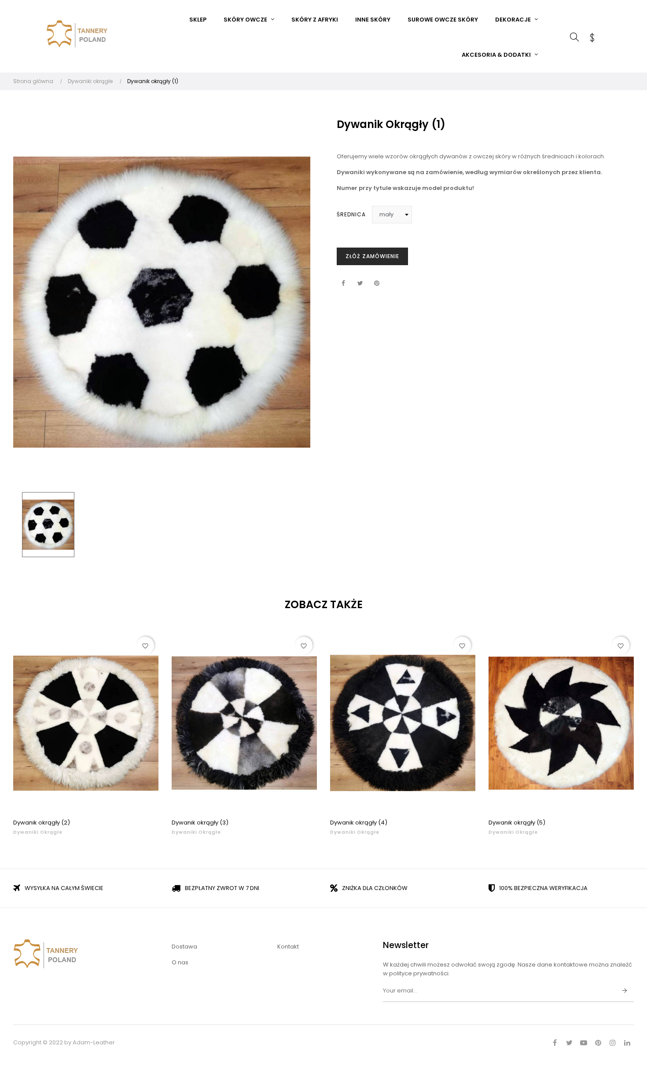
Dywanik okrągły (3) (200, 822)
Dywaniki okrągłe (37, 832)
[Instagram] (612, 1042)
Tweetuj (360, 283)
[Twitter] (569, 1042)
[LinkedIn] (627, 1042)
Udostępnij (343, 283)
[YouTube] (583, 1042)
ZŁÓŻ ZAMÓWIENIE (372, 256)
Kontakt (288, 946)
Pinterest (376, 283)
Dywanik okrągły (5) (517, 822)
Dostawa (184, 946)
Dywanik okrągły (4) (358, 822)
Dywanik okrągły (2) (41, 822)
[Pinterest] (598, 1042)
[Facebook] (554, 1042)
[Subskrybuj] (624, 991)
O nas (180, 962)
